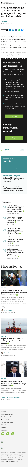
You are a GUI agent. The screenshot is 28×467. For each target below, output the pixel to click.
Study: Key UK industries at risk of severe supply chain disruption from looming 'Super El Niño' (15, 208)
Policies (3, 425)
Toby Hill (4, 21)
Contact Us (4, 411)
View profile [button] (14, 169)
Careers (3, 427)
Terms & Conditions (7, 422)
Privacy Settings (5, 419)
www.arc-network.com (12, 461)
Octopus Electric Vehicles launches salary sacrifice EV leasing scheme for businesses (13, 188)
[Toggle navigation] (25, 3)
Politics (4, 288)
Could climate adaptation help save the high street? (15, 241)
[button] (22, 3)
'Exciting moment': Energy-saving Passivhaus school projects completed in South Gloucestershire (15, 252)
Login (14, 138)
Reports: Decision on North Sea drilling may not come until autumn (12, 341)
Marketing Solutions (7, 414)
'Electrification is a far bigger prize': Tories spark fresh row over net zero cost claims (14, 292)
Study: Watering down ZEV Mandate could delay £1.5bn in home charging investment (15, 219)
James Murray (8, 310)
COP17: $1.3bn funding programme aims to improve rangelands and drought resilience (15, 230)
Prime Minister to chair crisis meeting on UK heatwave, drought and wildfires (14, 383)
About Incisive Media (7, 417)
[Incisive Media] (4, 447)
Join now (14, 116)
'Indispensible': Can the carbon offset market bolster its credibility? (13, 180)
